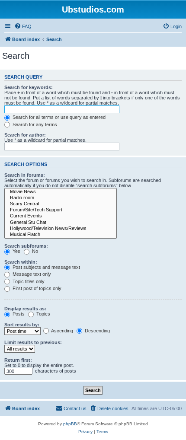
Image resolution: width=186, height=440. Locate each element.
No (34, 251)
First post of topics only (36, 288)
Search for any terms (34, 124)
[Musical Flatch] (60, 235)
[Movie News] (60, 192)
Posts (18, 313)
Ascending (61, 330)
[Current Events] (60, 216)
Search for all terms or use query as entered (58, 117)
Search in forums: (24, 175)
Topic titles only (28, 281)
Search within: (20, 262)
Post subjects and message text (45, 267)
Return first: (18, 360)
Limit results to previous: (33, 342)
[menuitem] (23, 26)
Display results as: (25, 308)
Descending (96, 330)
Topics (42, 313)
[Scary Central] (60, 204)
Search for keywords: (28, 87)
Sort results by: (21, 324)
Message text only (31, 274)
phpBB (70, 423)
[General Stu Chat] (60, 223)
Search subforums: (26, 246)
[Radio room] (60, 198)
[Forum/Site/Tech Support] (60, 210)
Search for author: (25, 134)
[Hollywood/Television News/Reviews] (60, 229)
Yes (15, 251)
